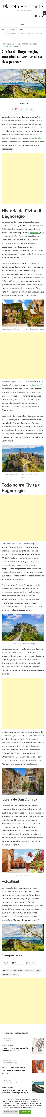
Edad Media (17, 971)
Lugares (17, 46)
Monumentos (21, 1067)
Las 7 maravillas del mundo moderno (13, 1071)
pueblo (6, 974)
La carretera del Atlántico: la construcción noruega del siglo (15, 1091)
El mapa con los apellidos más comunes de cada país (15, 1049)
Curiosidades (7, 1045)
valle (15, 974)
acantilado (35, 232)
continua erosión (35, 385)
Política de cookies (23, 1107)
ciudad (6, 971)
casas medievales (34, 138)
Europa (29, 971)
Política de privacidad (34, 1104)
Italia (38, 971)
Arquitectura (8, 1067)
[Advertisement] (23, 178)
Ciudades (6, 46)
